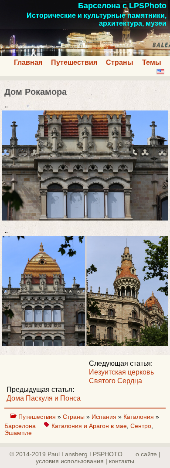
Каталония (139, 416)
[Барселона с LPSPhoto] (85, 53)
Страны (119, 62)
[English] (160, 71)
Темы (151, 62)
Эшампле (18, 432)
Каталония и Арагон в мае (89, 425)
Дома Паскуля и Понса (44, 398)
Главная (28, 62)
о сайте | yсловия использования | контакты (98, 458)
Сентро (140, 425)
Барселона (20, 425)
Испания (105, 416)
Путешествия (74, 62)
